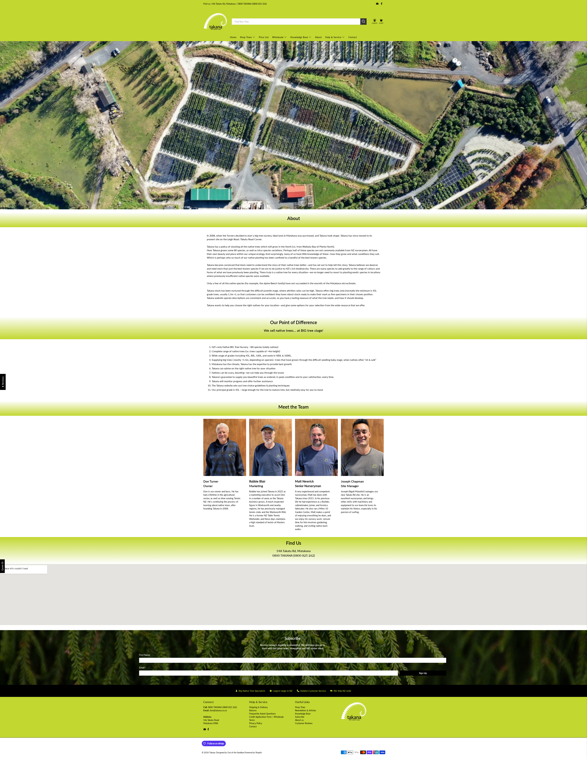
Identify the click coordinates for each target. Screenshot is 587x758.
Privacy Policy (255, 723)
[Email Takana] (377, 3)
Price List (264, 37)
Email (142, 667)
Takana (212, 752)
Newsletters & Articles (305, 710)
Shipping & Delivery (258, 707)
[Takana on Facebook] (381, 3)
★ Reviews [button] (2, 381)
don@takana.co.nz (218, 710)
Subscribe (299, 717)
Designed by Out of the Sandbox (230, 752)
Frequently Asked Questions (262, 713)
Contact (352, 37)
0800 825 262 (304, 555)
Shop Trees (246, 37)
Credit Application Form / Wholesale (266, 717)
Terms (252, 720)
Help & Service (333, 37)
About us (299, 720)
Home (233, 37)
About (318, 37)
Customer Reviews (303, 723)
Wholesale (277, 37)
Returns (253, 710)
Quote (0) (2, 566)
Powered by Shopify (253, 752)
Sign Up (423, 673)
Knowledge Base (299, 37)
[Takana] (215, 21)
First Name (144, 654)
